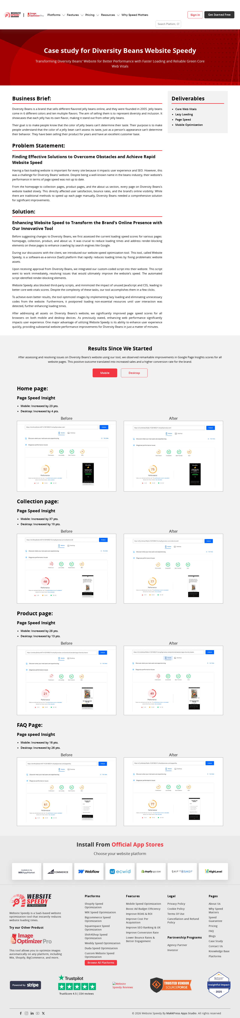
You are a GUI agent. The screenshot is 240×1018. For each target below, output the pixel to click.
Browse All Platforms (101, 962)
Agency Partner (177, 945)
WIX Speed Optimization (100, 912)
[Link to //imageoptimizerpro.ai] (30, 939)
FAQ (211, 931)
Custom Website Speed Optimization (99, 955)
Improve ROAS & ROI (139, 914)
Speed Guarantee (215, 919)
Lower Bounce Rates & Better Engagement (140, 939)
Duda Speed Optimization (101, 948)
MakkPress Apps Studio (181, 1013)
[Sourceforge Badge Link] (171, 985)
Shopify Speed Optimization (94, 905)
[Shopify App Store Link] (151, 871)
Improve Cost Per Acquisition (137, 920)
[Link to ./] (30, 901)
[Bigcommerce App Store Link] (57, 871)
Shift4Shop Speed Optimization (96, 936)
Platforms (53, 15)
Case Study (216, 941)
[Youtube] (38, 1013)
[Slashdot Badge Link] (123, 985)
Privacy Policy (176, 903)
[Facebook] (21, 1013)
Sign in (195, 15)
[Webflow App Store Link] (89, 871)
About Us (214, 903)
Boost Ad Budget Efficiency (143, 908)
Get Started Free (219, 15)
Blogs (212, 936)
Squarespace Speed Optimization (97, 927)
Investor (172, 950)
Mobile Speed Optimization (143, 903)
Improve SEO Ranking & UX (143, 927)
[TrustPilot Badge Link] (77, 985)
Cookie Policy (176, 908)
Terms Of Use (175, 914)
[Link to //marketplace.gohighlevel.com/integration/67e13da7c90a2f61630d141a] (213, 871)
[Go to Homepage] (12, 14)
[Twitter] (43, 1013)
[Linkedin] (32, 1013)
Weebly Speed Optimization (102, 943)
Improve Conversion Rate (142, 932)
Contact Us (216, 946)
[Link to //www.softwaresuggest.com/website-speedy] (219, 985)
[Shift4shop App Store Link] (182, 871)
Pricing (89, 15)
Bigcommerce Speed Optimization (98, 919)
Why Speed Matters (135, 15)
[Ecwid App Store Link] (120, 871)
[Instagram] (26, 1013)
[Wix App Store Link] (26, 871)
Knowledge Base (219, 951)
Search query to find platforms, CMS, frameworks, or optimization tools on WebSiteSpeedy (169, 11)
